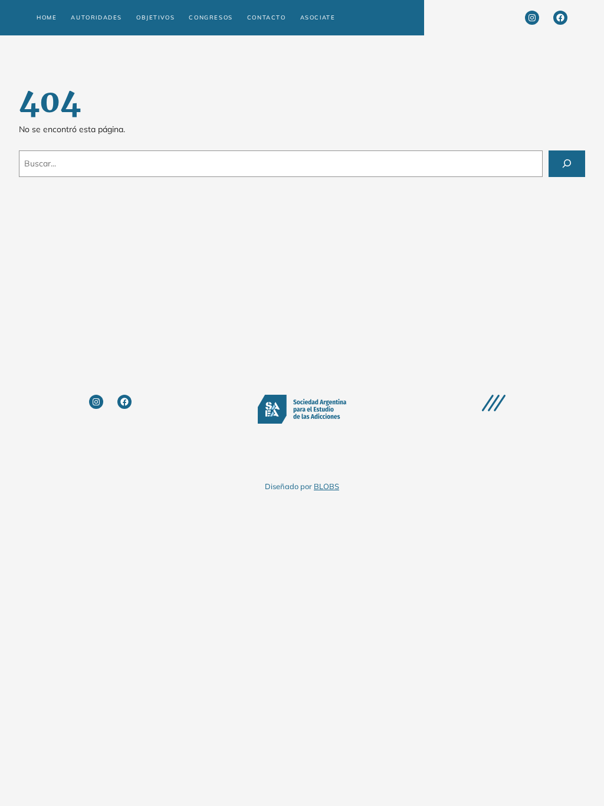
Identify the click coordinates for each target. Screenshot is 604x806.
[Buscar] (567, 163)
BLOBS (326, 486)
